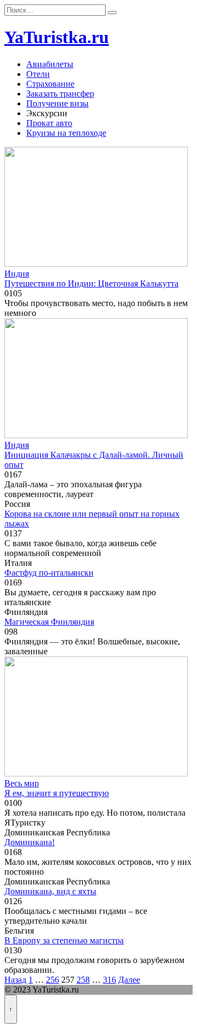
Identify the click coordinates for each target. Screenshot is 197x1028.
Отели (38, 74)
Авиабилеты (49, 64)
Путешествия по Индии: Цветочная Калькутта (91, 283)
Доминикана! (29, 842)
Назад (15, 979)
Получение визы (57, 103)
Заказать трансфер (60, 93)
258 (83, 979)
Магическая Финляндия (49, 621)
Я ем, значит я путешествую (56, 793)
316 (109, 979)
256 (52, 979)
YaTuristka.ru (56, 37)
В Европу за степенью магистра (64, 940)
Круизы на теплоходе (66, 133)
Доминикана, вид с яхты (50, 891)
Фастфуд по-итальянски (49, 572)
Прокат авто (49, 123)
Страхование (50, 83)
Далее (129, 979)
